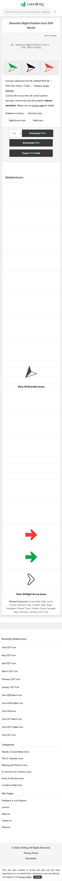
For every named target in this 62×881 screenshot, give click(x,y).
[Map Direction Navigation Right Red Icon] (49, 67)
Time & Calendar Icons (12, 758)
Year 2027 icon (9, 735)
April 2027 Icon (9, 663)
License (5, 807)
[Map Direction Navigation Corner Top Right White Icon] (31, 194)
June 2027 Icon (9, 647)
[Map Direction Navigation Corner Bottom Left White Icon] (31, 261)
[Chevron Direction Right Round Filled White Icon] (31, 468)
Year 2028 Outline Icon (12, 703)
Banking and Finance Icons (14, 765)
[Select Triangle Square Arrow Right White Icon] (31, 446)
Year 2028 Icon (9, 711)
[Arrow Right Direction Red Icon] (31, 535)
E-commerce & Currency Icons (16, 772)
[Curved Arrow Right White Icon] (31, 401)
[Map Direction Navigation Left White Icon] (31, 327)
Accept (37, 877)
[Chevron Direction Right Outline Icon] (31, 580)
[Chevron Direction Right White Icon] (31, 490)
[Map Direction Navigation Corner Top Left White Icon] (31, 216)
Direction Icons (35, 113)
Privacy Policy (31, 853)
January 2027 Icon (10, 687)
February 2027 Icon (11, 679)
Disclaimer (31, 858)
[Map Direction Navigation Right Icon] (31, 67)
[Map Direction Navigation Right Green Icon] (13, 67)
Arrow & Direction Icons (13, 778)
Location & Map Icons (12, 785)
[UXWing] (31, 4)
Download (37, 133)
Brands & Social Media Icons (15, 752)
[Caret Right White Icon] (31, 423)
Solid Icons (38, 120)
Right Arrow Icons (17, 120)
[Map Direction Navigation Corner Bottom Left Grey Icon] (31, 372)
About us (6, 814)
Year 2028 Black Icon (12, 695)
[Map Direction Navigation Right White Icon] (31, 305)
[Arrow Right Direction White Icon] (31, 513)
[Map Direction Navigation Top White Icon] (31, 283)
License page (38, 105)
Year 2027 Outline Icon (12, 727)
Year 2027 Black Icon (12, 719)
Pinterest (6, 827)
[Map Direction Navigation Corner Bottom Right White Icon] (31, 238)
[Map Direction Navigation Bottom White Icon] (31, 350)
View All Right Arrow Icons (31, 594)
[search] (55, 12)
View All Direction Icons (31, 386)
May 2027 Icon (9, 655)
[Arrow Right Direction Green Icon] (31, 557)
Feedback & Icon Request (14, 800)
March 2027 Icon (10, 671)
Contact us (7, 820)
